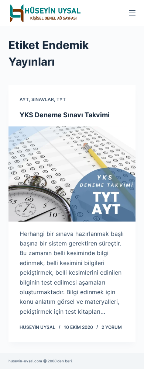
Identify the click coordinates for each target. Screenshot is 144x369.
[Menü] (132, 13)
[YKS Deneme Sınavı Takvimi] (71, 173)
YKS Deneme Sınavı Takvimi (65, 115)
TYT (61, 99)
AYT (24, 99)
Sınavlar (42, 99)
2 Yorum (112, 327)
